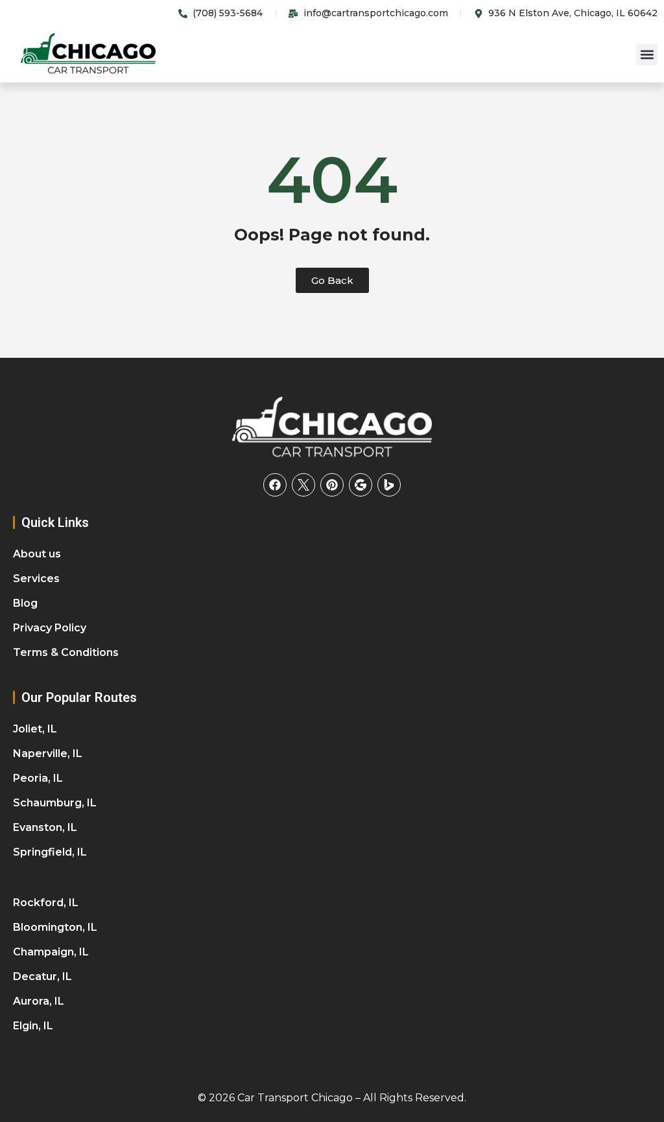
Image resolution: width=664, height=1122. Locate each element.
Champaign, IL (51, 952)
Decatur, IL (42, 976)
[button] (647, 54)
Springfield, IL (50, 852)
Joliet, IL (35, 729)
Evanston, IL (45, 827)
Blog (25, 603)
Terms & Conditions (66, 652)
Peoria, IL (38, 778)
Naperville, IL (47, 753)
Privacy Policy (49, 628)
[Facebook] (275, 485)
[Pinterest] (332, 485)
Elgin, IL (33, 1026)
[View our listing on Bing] (389, 485)
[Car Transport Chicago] (332, 428)
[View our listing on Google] (360, 485)
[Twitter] (303, 485)
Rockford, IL (45, 902)
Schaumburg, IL (55, 803)
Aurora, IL (38, 1001)
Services (36, 578)
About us (37, 554)
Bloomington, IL (55, 927)
